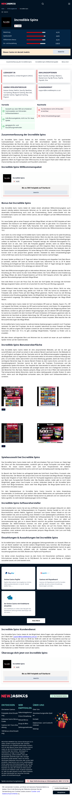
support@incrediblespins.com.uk (25, 637)
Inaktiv (61, 52)
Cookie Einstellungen (61, 788)
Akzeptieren (61, 792)
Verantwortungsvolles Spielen (42, 714)
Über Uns (36, 709)
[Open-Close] (69, 4)
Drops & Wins (23, 724)
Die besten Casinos (8, 709)
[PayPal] (18, 573)
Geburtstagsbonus (25, 712)
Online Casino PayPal (12, 579)
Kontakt (35, 719)
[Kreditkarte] (18, 597)
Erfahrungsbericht (12, 8)
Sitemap (36, 729)
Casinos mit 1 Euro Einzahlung (10, 726)
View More (36, 621)
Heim (3, 8)
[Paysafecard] (53, 573)
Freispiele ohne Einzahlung (10, 714)
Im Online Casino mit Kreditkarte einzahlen (16, 605)
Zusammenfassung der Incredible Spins (19, 62)
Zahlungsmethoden (25, 727)
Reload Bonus (23, 720)
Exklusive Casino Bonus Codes (10, 720)
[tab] (3, 409)
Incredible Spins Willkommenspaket (46, 62)
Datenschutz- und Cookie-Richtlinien (42, 724)
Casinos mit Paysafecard (48, 579)
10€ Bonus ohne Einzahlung (10, 732)
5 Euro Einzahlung (24, 716)
